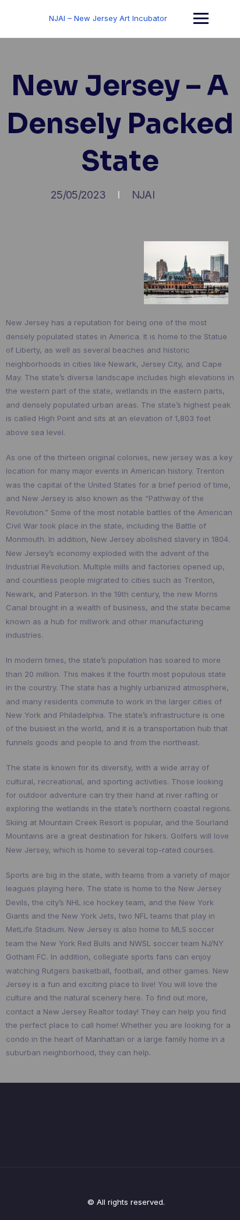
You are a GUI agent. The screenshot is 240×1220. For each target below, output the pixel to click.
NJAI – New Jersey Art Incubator (108, 18)
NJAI (143, 195)
